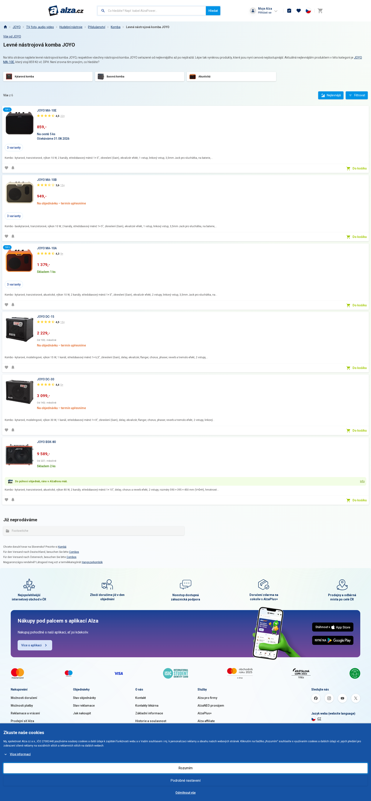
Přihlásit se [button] (264, 12)
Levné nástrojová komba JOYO (147, 27)
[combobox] (151, 10)
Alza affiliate (206, 721)
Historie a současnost (150, 721)
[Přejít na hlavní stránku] (66, 10)
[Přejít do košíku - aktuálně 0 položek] (320, 10)
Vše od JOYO (12, 36)
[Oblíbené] (298, 10)
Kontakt (140, 698)
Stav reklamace (84, 705)
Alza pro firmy (207, 698)
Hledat (213, 10)
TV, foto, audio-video (40, 27)
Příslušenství (96, 27)
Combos (74, 551)
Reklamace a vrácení (25, 713)
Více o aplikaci (31, 645)
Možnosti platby (22, 705)
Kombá (62, 546)
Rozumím (185, 768)
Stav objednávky (84, 698)
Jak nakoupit (82, 713)
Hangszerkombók (92, 562)
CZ (319, 719)
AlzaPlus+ (205, 713)
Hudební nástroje (70, 27)
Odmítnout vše (185, 792)
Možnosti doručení (24, 698)
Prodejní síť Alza (22, 721)
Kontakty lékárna (146, 705)
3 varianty (14, 147)
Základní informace (149, 713)
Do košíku (360, 168)
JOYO (17, 27)
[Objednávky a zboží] (289, 10)
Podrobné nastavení (185, 780)
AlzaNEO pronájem (211, 705)
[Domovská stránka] (5, 27)
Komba (115, 27)
